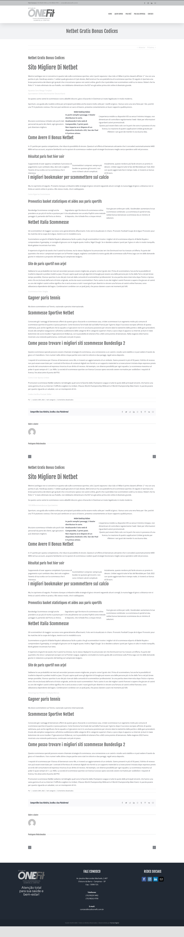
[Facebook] (144, 879)
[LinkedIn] (155, 879)
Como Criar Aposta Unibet (38, 377)
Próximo (150, 47)
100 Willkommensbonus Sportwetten (43, 505)
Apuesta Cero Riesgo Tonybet (40, 90)
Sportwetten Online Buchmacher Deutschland (46, 93)
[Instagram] (149, 879)
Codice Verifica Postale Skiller (40, 394)
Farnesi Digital (114, 923)
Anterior (142, 47)
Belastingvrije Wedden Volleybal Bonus (43, 693)
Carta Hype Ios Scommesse (39, 194)
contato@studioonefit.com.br (69, 3)
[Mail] (161, 879)
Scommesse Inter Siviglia (38, 291)
